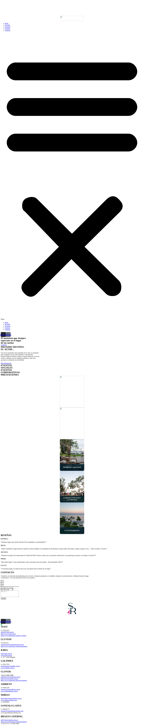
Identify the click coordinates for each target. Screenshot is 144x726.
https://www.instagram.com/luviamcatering (14, 646)
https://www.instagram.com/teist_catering (13, 635)
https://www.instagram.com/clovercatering (14, 680)
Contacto (7, 30)
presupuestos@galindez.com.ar (10, 666)
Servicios (7, 27)
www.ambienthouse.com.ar (9, 691)
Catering (7, 28)
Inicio (6, 23)
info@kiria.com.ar (6, 653)
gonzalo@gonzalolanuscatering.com (12, 711)
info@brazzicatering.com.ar (9, 720)
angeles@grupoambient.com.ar (10, 689)
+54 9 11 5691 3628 (7, 675)
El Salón (7, 25)
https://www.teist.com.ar (8, 634)
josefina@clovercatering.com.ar (10, 677)
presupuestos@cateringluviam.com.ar (12, 644)
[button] (72, 176)
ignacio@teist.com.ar (7, 632)
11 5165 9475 (5, 630)
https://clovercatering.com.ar (9, 678)
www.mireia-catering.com (9, 700)
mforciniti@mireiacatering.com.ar (11, 698)
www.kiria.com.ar (6, 655)
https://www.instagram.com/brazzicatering (14, 722)
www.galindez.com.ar (7, 668)
